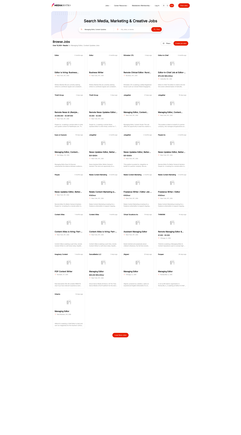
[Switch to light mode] (163, 5)
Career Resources (120, 5)
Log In (157, 5)
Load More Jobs (120, 335)
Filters (168, 43)
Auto (171, 5)
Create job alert (180, 43)
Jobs (107, 5)
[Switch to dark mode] (167, 5)
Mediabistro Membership (141, 5)
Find (158, 29)
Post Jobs (184, 5)
